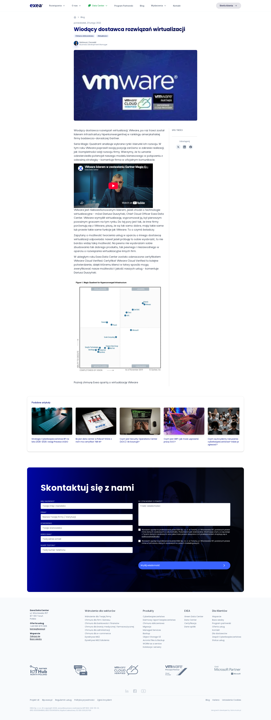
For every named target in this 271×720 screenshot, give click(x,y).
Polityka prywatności (84, 700)
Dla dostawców (219, 633)
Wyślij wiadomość (150, 565)
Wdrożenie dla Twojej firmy (98, 616)
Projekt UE (34, 700)
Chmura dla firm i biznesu (97, 619)
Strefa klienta (226, 5)
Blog (142, 6)
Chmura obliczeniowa (84, 36)
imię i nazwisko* (48, 501)
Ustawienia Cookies (231, 700)
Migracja (147, 626)
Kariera (216, 700)
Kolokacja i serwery (152, 647)
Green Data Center (193, 616)
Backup (146, 633)
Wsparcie (216, 616)
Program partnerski (221, 623)
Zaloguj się (35, 636)
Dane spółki (190, 626)
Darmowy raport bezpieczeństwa (159, 619)
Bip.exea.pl (47, 700)
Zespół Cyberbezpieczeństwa (226, 636)
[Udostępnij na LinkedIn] (184, 147)
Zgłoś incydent (104, 700)
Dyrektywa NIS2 (92, 636)
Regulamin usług (63, 700)
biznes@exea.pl (37, 629)
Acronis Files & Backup (154, 640)
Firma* (43, 512)
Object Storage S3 (152, 636)
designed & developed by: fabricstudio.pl (226, 710)
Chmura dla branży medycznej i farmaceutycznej (109, 626)
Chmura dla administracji (97, 630)
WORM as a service (152, 643)
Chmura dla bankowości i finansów (102, 623)
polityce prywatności (150, 536)
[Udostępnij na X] (178, 147)
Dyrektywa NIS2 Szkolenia (97, 640)
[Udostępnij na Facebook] (190, 147)
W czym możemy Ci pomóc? (150, 501)
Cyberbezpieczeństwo (154, 616)
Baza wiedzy (36, 639)
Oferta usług (218, 626)
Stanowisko (46, 523)
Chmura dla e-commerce (98, 633)
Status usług (218, 640)
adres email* (46, 534)
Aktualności (102, 36)
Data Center (190, 619)
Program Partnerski (123, 6)
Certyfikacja (190, 623)
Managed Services (152, 630)
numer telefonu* (48, 545)
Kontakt (177, 6)
